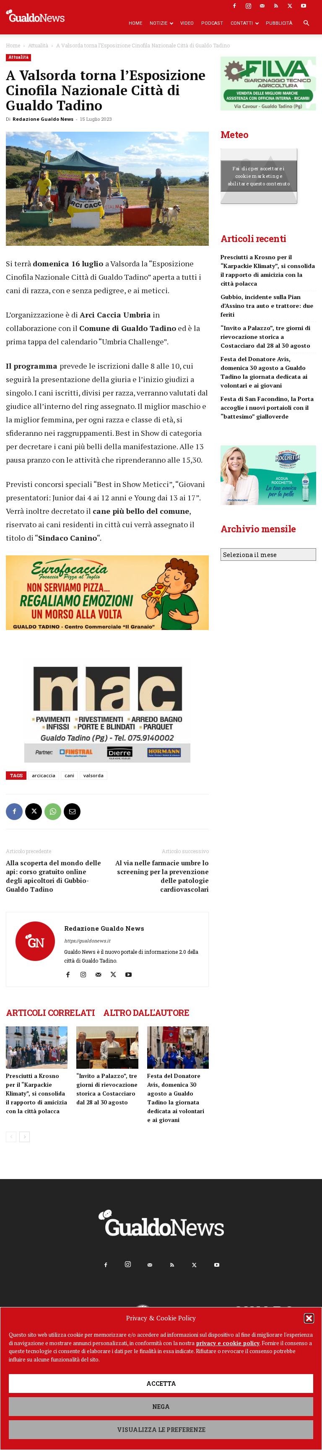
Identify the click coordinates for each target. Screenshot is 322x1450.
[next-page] (24, 1137)
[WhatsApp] (52, 811)
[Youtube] (303, 6)
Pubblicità (279, 23)
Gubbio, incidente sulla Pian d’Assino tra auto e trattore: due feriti (267, 347)
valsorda (93, 775)
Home (135, 23)
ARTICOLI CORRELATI (50, 1012)
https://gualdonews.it (87, 940)
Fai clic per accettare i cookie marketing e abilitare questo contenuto (259, 218)
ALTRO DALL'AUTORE (146, 1012)
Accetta (161, 1384)
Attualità (38, 45)
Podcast (212, 23)
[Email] (72, 811)
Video (187, 23)
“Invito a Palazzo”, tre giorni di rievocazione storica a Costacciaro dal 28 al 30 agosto (265, 378)
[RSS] (276, 6)
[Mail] (262, 6)
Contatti (242, 23)
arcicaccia (43, 775)
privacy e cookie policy (228, 1343)
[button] (309, 1318)
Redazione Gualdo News (43, 119)
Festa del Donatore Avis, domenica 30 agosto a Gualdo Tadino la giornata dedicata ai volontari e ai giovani (264, 413)
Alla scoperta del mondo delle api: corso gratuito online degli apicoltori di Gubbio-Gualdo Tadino (53, 876)
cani (69, 775)
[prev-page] (11, 1137)
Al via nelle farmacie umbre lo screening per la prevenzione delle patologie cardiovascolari (162, 876)
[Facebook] (234, 6)
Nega (161, 1407)
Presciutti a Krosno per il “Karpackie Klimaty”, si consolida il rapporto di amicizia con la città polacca (36, 1093)
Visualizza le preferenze (161, 1430)
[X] (289, 6)
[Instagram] (248, 6)
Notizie (158, 23)
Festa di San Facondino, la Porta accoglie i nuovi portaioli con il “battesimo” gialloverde (267, 449)
